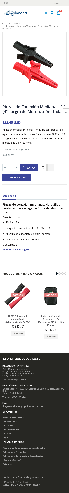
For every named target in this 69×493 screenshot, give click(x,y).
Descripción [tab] (9, 196)
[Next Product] (65, 106)
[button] (56, 274)
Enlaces (58, 3)
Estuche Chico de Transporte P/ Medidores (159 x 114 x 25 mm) (51, 321)
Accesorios (14, 23)
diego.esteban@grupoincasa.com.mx (22, 406)
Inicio (3, 24)
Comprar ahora (16, 177)
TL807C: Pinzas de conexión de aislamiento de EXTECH (18, 319)
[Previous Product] (61, 106)
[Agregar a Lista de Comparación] (50, 167)
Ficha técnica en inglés (15, 249)
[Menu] (46, 12)
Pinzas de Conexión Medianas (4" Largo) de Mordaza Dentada (32, 109)
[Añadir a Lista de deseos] (43, 167)
